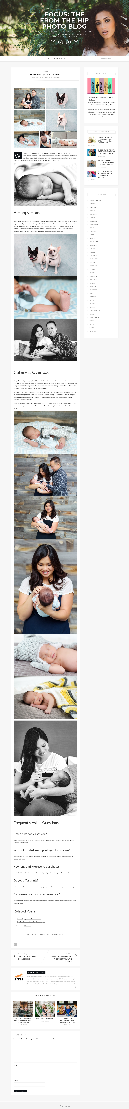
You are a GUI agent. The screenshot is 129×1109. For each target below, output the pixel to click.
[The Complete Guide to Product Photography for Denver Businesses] (91, 152)
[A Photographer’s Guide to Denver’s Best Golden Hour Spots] (91, 163)
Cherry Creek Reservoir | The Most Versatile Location (61, 959)
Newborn (45, 71)
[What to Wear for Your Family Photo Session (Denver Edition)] (91, 174)
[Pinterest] (68, 42)
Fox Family (93, 245)
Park (91, 293)
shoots (40, 231)
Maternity (93, 276)
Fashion (92, 238)
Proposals (93, 304)
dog (28, 934)
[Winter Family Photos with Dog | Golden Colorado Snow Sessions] (23, 1009)
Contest (92, 211)
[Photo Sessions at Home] (45, 1009)
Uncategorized (95, 317)
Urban (92, 321)
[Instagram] (76, 42)
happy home (44, 934)
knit (66, 395)
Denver (92, 217)
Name (16, 1065)
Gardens (92, 248)
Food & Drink (94, 242)
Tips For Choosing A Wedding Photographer (31, 922)
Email (16, 1073)
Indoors (92, 273)
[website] (75, 987)
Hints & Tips (94, 259)
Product (92, 300)
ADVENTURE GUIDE (95, 200)
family (34, 934)
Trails (92, 314)
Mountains (93, 279)
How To (92, 269)
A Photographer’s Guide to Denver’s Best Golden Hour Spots (106, 162)
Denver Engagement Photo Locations (29, 919)
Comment (17, 1043)
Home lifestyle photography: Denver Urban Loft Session (67, 1020)
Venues (92, 324)
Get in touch (27, 926)
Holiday (92, 262)
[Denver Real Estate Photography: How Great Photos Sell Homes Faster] (91, 139)
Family (92, 235)
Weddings (93, 331)
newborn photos (58, 934)
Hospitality (93, 266)
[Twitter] (60, 42)
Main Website (59, 58)
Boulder (92, 204)
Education (93, 221)
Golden (92, 252)
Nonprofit (93, 290)
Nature (92, 283)
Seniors (92, 307)
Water (92, 328)
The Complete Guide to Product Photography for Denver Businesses (106, 151)
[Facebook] (53, 42)
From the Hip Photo (46, 77)
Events (92, 228)
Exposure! (93, 231)
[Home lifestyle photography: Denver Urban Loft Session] (67, 1009)
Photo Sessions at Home (45, 1018)
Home (48, 58)
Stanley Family (95, 310)
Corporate (93, 214)
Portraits (93, 297)
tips (50, 231)
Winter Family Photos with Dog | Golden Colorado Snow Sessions (23, 1020)
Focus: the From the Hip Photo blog (64, 20)
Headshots (93, 255)
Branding (93, 207)
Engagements (94, 224)
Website (16, 1080)
